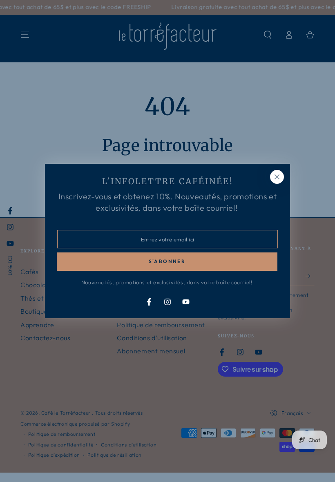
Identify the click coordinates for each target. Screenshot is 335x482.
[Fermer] (277, 177)
